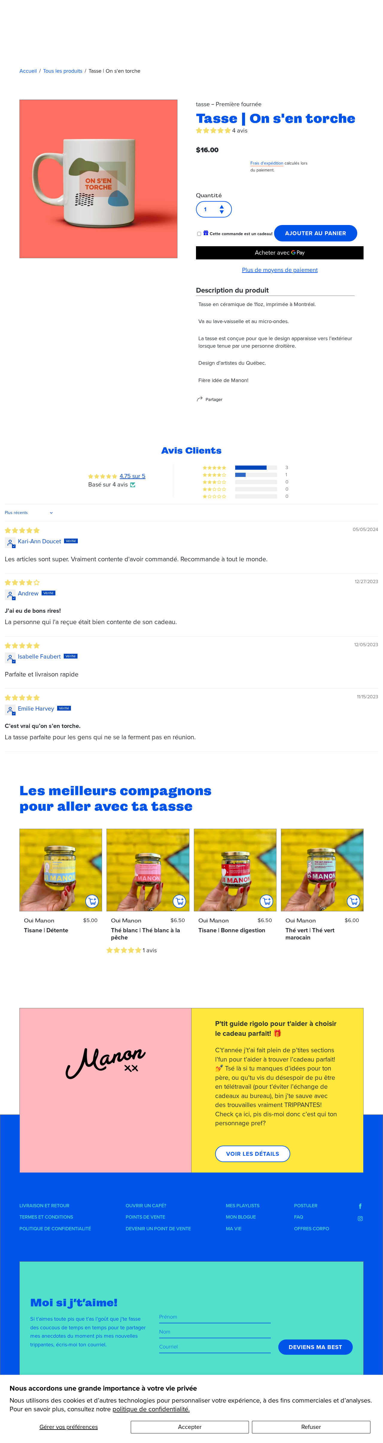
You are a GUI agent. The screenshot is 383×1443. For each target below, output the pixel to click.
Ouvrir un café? (146, 1206)
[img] (22, 530)
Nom (164, 1331)
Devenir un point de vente (158, 1229)
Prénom (168, 1316)
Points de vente (145, 1217)
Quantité (209, 195)
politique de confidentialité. (151, 1409)
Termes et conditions (46, 1217)
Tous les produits (62, 71)
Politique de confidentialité (55, 1229)
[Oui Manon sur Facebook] (360, 1206)
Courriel (168, 1346)
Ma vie (233, 1229)
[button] (214, 130)
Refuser (311, 1427)
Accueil (28, 71)
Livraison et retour (44, 1206)
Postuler (305, 1206)
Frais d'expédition (266, 163)
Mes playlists (242, 1206)
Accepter (190, 1427)
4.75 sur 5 (132, 476)
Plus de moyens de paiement (280, 270)
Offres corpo (311, 1229)
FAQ (298, 1217)
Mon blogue (241, 1217)
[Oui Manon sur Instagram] (360, 1218)
